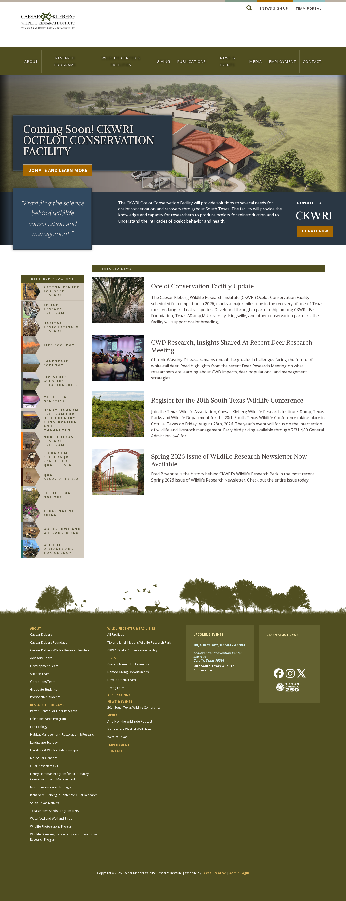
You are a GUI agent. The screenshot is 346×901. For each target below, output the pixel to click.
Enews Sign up (274, 8)
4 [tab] (198, 182)
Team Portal (308, 8)
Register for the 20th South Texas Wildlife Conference (227, 400)
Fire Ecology (38, 727)
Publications (191, 61)
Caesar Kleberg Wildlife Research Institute (60, 650)
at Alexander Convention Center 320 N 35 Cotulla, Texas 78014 (217, 657)
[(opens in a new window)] (289, 687)
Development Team (44, 666)
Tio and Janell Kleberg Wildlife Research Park (139, 642)
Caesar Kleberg (41, 634)
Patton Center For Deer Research (53, 711)
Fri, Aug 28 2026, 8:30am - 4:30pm (219, 645)
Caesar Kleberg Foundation (49, 642)
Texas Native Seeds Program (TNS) (54, 811)
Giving (163, 61)
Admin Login (239, 873)
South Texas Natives (44, 803)
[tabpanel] (173, 160)
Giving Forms (116, 688)
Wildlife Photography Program (52, 826)
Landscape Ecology (44, 742)
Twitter (301, 673)
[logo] (48, 21)
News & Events (227, 61)
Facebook (278, 673)
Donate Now (315, 231)
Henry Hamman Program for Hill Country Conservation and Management (59, 777)
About (31, 61)
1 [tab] (147, 182)
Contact (312, 61)
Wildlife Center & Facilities (121, 61)
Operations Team (42, 681)
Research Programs (65, 61)
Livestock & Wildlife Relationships (54, 750)
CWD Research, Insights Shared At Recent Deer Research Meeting (231, 346)
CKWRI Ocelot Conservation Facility (132, 650)
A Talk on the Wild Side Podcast (129, 721)
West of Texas (117, 737)
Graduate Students (43, 689)
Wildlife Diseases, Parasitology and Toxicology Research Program (63, 837)
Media (255, 61)
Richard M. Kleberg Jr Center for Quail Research (64, 795)
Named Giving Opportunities (128, 672)
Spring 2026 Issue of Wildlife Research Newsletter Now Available (229, 460)
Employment (282, 61)
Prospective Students (45, 697)
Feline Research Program (48, 719)
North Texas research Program (52, 787)
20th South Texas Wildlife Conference (134, 707)
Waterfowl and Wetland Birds (51, 818)
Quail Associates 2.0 (44, 766)
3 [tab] (181, 182)
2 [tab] (164, 182)
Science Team (40, 674)
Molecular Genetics (43, 758)
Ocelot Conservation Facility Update (202, 286)
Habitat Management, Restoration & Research (62, 734)
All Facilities (115, 634)
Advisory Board (41, 658)
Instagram (290, 673)
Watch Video (43, 170)
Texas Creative (214, 873)
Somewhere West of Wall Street (129, 729)
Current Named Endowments (128, 664)
